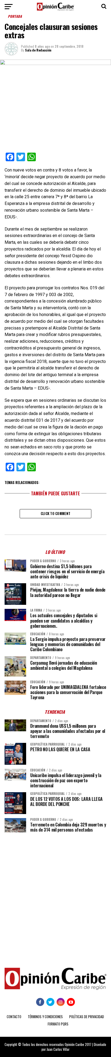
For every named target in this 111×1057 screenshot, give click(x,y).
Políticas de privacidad (86, 1016)
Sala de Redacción (38, 50)
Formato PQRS (58, 1024)
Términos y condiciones (45, 1016)
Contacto (14, 1016)
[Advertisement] (55, 896)
